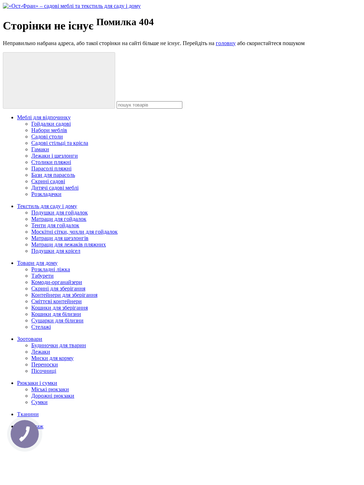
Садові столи (47, 136)
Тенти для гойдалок (55, 225)
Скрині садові (48, 181)
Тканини (28, 414)
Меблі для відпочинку (44, 117)
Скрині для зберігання (58, 288)
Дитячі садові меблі (55, 188)
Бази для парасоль (53, 175)
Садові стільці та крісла (59, 143)
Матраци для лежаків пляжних (68, 244)
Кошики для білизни (56, 314)
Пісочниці (43, 371)
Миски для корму (52, 358)
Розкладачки (46, 194)
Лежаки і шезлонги (54, 156)
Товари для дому (37, 263)
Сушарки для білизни (57, 320)
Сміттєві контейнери (56, 301)
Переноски (44, 364)
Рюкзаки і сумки (37, 383)
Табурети (42, 276)
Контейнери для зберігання (64, 295)
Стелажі (41, 327)
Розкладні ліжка (50, 269)
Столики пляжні (51, 162)
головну (226, 43)
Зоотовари (29, 339)
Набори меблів (49, 130)
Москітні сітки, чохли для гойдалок (74, 232)
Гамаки (40, 149)
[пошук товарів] (59, 80)
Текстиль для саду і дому (47, 206)
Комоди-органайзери (56, 282)
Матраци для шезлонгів (60, 238)
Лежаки (40, 352)
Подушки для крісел (55, 251)
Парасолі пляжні (51, 168)
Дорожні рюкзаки (52, 396)
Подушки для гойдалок (59, 212)
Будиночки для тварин (58, 345)
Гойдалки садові (51, 124)
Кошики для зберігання (59, 308)
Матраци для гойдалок (58, 219)
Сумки (39, 402)
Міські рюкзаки (50, 389)
